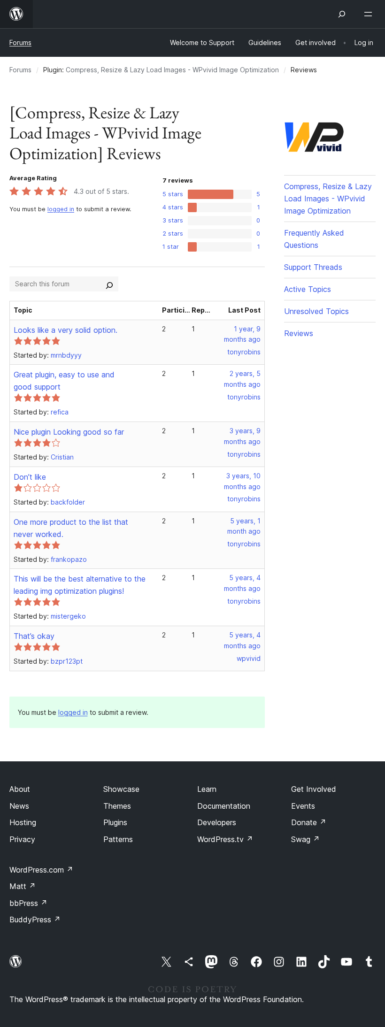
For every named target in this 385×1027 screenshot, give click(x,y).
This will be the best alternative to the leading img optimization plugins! (80, 585)
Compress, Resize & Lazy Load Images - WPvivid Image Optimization (172, 70)
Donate (308, 822)
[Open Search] (342, 14)
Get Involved (313, 789)
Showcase (121, 789)
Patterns (118, 839)
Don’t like (30, 477)
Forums (20, 42)
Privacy (22, 839)
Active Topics (307, 289)
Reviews (298, 333)
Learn (206, 789)
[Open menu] (370, 14)
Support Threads (313, 267)
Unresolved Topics (316, 311)
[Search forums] (109, 283)
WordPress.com (41, 869)
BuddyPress (35, 919)
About (19, 789)
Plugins (115, 822)
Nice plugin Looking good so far (69, 432)
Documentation (223, 806)
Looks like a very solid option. (65, 330)
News (19, 806)
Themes (117, 806)
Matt (22, 886)
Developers (216, 822)
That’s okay (34, 636)
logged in (60, 209)
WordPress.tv (225, 839)
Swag (305, 839)
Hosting (22, 822)
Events (303, 806)
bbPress (28, 903)
